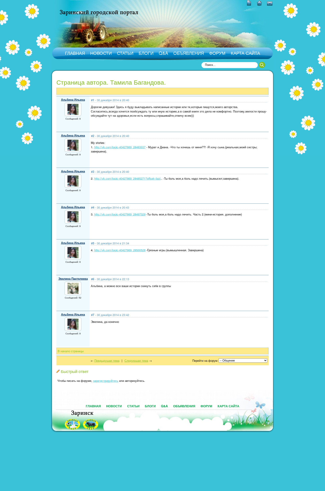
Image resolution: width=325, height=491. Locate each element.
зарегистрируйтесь (105, 381)
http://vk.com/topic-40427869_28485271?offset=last (127, 178)
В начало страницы (71, 351)
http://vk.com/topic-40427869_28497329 (119, 214)
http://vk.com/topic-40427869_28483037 (119, 147)
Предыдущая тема (106, 360)
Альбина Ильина (73, 99)
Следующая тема (136, 360)
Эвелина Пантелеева (73, 278)
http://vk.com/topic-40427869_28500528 (119, 250)
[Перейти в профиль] (72, 114)
